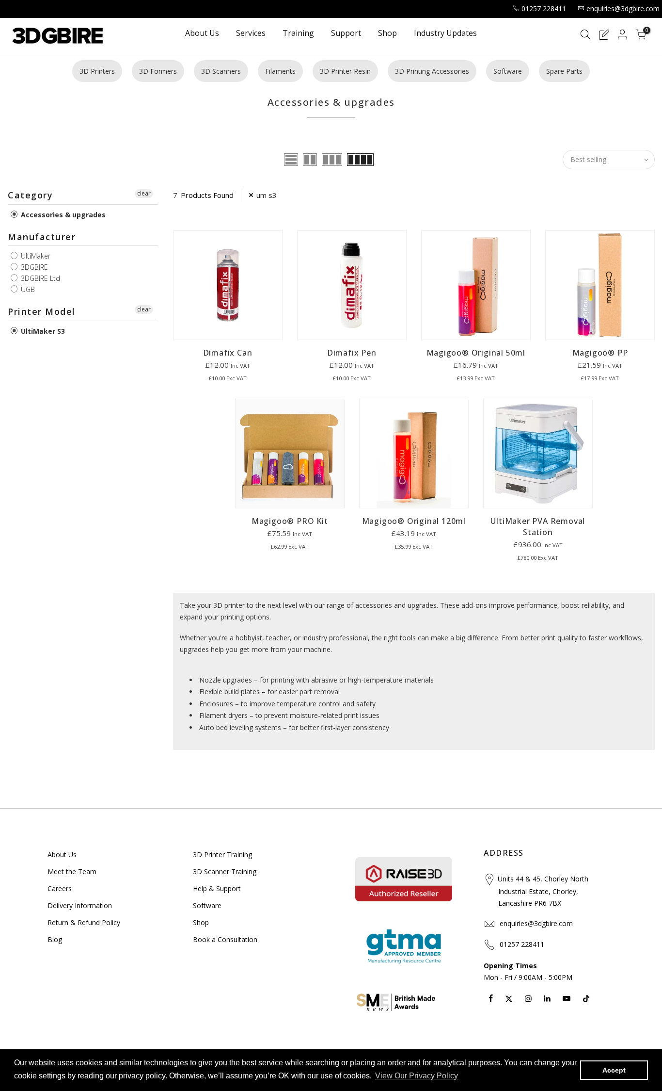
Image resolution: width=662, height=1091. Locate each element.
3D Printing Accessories (432, 71)
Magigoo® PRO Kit (290, 521)
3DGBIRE (33, 267)
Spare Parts (564, 71)
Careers (59, 888)
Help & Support (217, 888)
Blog (54, 939)
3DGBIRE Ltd (39, 278)
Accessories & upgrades (62, 214)
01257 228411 (543, 8)
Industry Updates (445, 33)
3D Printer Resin (345, 71)
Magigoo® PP (600, 352)
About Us (202, 33)
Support (346, 33)
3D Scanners (221, 71)
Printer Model (42, 311)
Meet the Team (71, 871)
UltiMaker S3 (42, 331)
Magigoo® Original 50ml (476, 352)
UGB (27, 289)
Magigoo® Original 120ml (414, 521)
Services (251, 33)
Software (507, 71)
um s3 (266, 195)
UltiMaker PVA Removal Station (537, 526)
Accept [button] (614, 1070)
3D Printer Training (222, 854)
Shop (387, 33)
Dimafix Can (227, 352)
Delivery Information (79, 905)
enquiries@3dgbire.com (623, 8)
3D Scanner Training (224, 871)
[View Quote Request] (604, 36)
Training (298, 33)
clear (144, 193)
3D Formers (158, 71)
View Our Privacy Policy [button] (416, 1076)
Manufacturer (42, 237)
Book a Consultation (225, 939)
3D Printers (97, 71)
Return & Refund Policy (83, 922)
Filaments (280, 71)
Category (30, 195)
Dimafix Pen (352, 352)
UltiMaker (34, 256)
